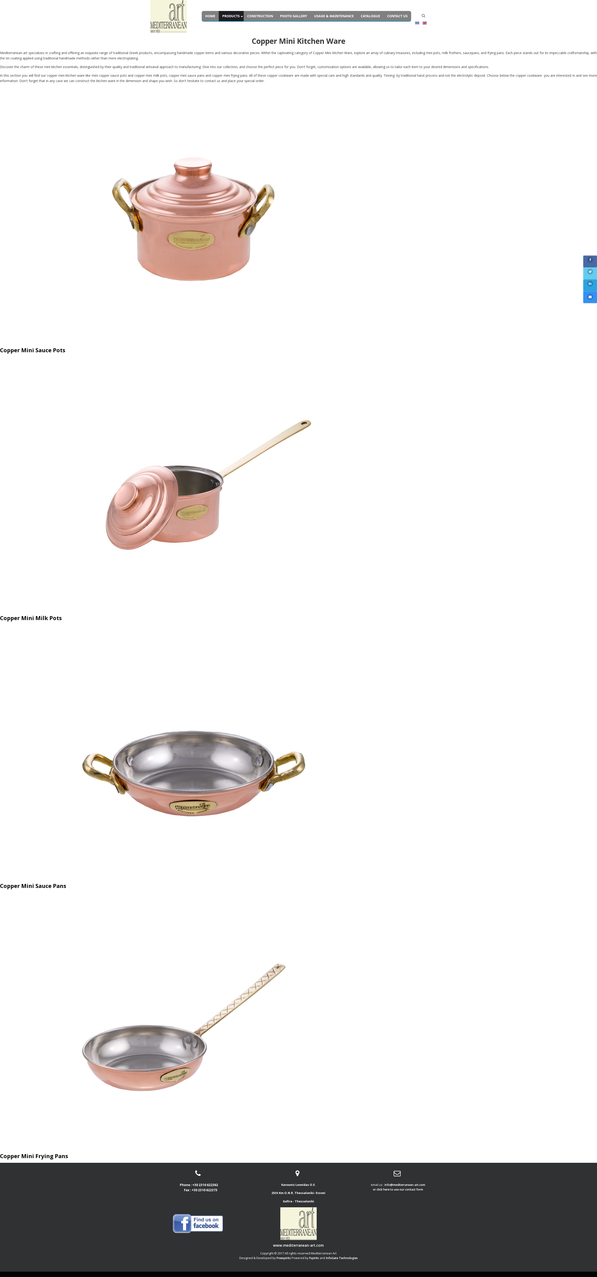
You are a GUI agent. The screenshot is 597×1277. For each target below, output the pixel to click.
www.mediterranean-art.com (298, 1245)
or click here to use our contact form (398, 1189)
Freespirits (283, 1258)
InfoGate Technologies (342, 1258)
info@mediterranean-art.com (405, 1185)
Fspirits (314, 1258)
